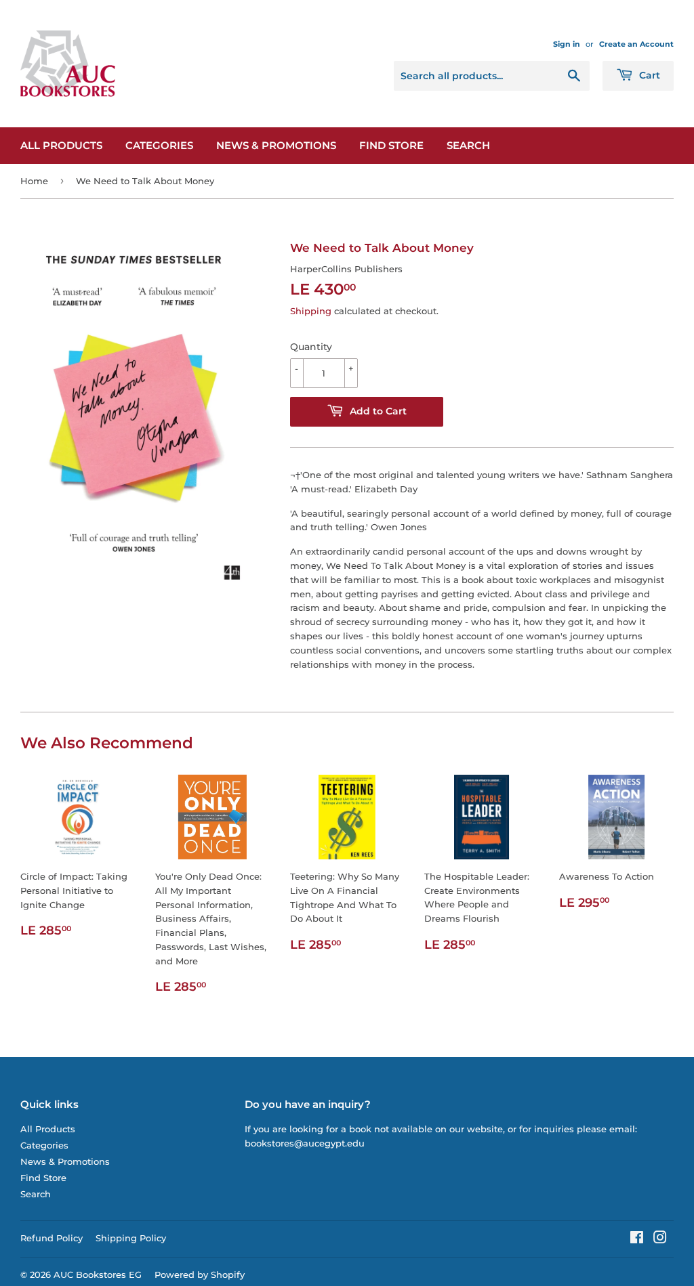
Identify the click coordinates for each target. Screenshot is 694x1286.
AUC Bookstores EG (98, 1274)
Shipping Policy (131, 1238)
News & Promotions (276, 145)
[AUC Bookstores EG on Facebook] (637, 1239)
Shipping (310, 310)
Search (468, 145)
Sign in (566, 44)
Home (34, 180)
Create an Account (636, 44)
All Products (61, 145)
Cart (648, 75)
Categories (159, 145)
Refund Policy (51, 1238)
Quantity (311, 347)
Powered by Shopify (200, 1274)
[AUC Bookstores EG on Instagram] (660, 1239)
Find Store (391, 145)
